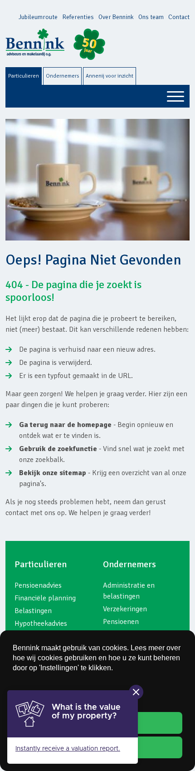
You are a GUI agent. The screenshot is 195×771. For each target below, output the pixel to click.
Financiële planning (45, 598)
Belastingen (33, 610)
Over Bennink (116, 17)
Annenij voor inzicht (109, 76)
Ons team (151, 17)
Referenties (78, 17)
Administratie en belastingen (129, 591)
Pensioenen (121, 621)
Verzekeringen (125, 609)
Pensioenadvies (38, 585)
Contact (179, 17)
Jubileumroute (38, 17)
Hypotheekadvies (41, 623)
